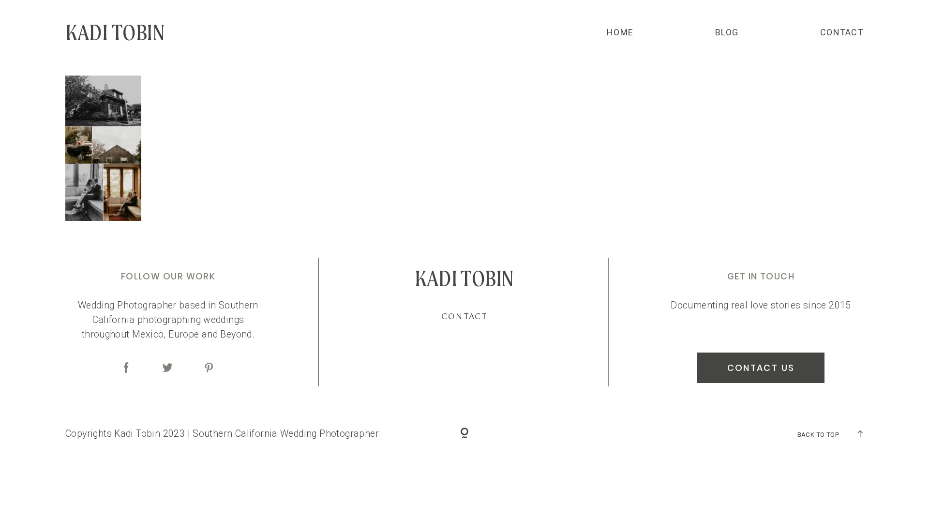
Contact (842, 32)
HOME (620, 32)
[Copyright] (464, 433)
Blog (726, 32)
